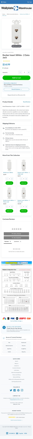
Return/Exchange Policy (16, 372)
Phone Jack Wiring (16, 374)
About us (16, 363)
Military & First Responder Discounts (16, 379)
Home (3, 14)
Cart (30, 2)
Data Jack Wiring (16, 377)
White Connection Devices (12, 14)
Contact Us (16, 365)
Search (16, 361)
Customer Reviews (16, 368)
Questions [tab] (16, 241)
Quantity (5, 72)
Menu (4, 2)
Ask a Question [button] (17, 237)
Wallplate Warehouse (14, 426)
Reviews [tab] (7, 241)
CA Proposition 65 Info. (16, 381)
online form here (15, 398)
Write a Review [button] (17, 233)
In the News (16, 370)
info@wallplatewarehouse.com (16, 399)
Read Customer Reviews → (16, 420)
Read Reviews (26, 101)
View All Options (17, 89)
